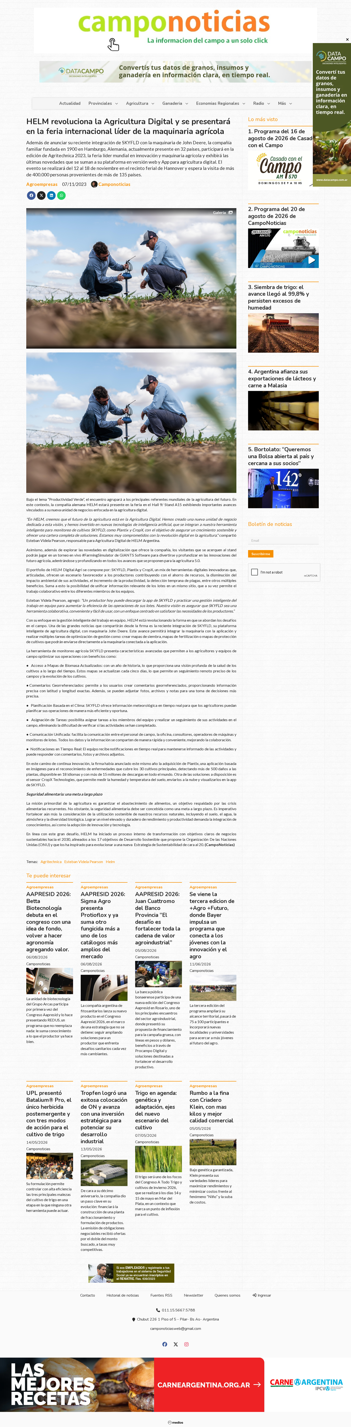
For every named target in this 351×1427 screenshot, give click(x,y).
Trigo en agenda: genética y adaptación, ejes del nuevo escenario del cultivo (156, 1110)
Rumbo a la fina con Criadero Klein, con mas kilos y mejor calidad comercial (212, 1106)
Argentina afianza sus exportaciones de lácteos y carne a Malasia (282, 378)
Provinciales (100, 103)
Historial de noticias (122, 1295)
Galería (219, 212)
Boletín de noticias (270, 524)
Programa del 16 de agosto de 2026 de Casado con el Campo (282, 138)
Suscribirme (260, 554)
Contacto (87, 1295)
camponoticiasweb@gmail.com (175, 1328)
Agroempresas (42, 184)
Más (282, 103)
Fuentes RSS (161, 1295)
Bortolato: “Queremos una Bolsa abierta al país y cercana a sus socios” (281, 456)
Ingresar (264, 1295)
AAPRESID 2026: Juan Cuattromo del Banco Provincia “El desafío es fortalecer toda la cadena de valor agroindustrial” (157, 918)
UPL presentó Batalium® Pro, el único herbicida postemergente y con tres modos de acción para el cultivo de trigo (49, 1113)
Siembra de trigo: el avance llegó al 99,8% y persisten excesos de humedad (278, 298)
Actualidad (69, 103)
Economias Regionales (217, 103)
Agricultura (137, 103)
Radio (258, 103)
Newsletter (193, 1295)
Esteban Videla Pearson (83, 861)
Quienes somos (227, 1295)
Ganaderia (172, 103)
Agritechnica (51, 861)
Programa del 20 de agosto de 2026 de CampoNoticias (276, 216)
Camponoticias (114, 184)
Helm (110, 861)
